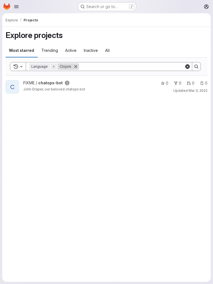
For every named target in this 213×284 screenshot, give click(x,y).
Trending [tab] (49, 50)
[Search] (196, 66)
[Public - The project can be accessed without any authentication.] (67, 83)
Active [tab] (71, 50)
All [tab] (107, 50)
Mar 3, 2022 (198, 90)
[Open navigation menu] (16, 6)
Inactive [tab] (91, 50)
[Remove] (75, 66)
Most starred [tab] (21, 50)
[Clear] (187, 66)
